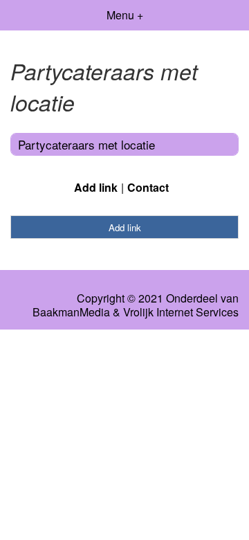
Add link (96, 187)
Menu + (125, 15)
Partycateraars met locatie (86, 144)
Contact (148, 187)
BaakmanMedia (71, 312)
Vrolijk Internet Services (181, 312)
